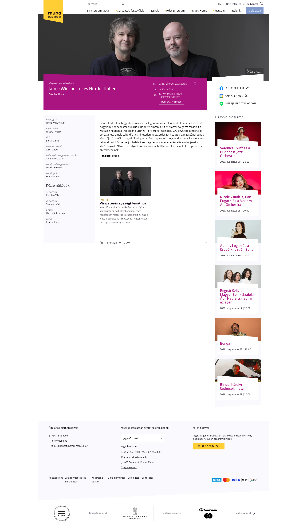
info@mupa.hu (59, 440)
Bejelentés (133, 477)
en (219, 3)
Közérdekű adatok (97, 479)
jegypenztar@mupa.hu (136, 457)
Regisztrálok (210, 446)
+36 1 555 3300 (132, 451)
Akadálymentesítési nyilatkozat (76, 479)
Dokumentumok (116, 477)
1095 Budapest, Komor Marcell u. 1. (70, 445)
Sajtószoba (148, 477)
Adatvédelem (56, 477)
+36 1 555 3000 (60, 435)
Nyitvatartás (130, 467)
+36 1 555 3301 (154, 451)
